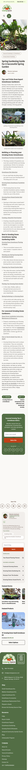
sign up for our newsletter (9, 383)
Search (13, 549)
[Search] (4, 16)
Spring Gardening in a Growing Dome (12, 296)
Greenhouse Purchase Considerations (12, 157)
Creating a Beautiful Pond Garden (11, 217)
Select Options (13, 642)
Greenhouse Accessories (9, 698)
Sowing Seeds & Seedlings (9, 56)
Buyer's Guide (6, 719)
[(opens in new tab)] (21, 659)
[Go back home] (9, 659)
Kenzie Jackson (13, 71)
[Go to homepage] (8, 8)
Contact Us (5, 762)
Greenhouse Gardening (8, 725)
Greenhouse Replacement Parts (11, 701)
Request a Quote (7, 704)
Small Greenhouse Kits (8, 689)
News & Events (6, 750)
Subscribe (13, 440)
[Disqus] (13, 478)
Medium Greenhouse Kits (9, 692)
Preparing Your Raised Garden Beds (12, 267)
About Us (4, 747)
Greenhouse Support (8, 722)
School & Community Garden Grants (12, 731)
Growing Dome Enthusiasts (9, 728)
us (16, 331)
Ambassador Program (8, 738)
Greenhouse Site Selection (9, 172)
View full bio (6, 530)
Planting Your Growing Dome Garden (12, 283)
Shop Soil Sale (20, 1)
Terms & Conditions (7, 753)
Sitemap (4, 759)
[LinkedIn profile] (4, 522)
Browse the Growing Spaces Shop (11, 707)
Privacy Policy (6, 756)
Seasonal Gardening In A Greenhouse (11, 53)
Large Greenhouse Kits (8, 695)
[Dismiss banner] (24, 1)
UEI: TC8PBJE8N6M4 (8, 765)
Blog (3, 735)
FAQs (3, 716)
